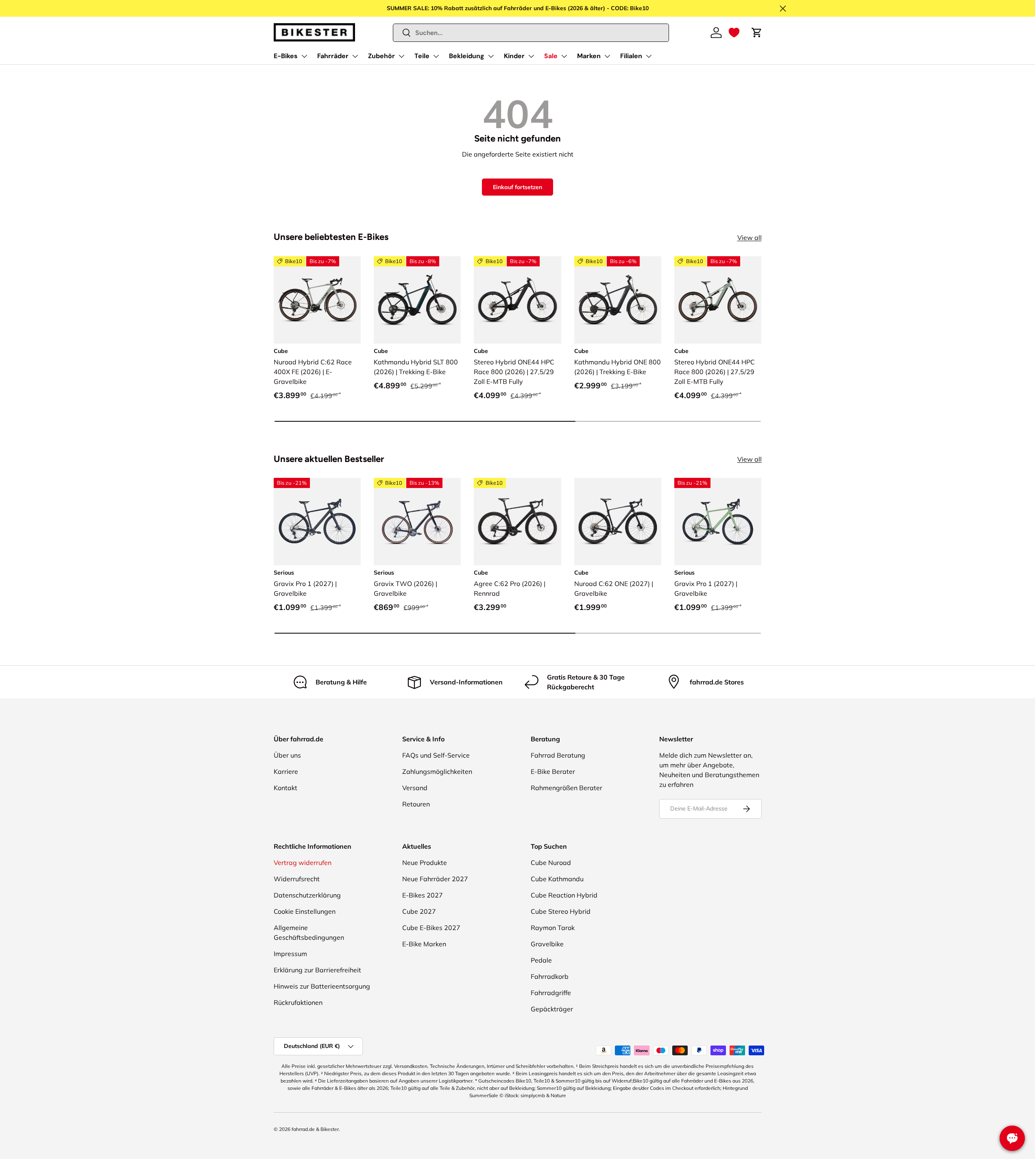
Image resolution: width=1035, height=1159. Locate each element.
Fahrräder (333, 56)
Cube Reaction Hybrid (564, 895)
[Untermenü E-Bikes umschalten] (304, 56)
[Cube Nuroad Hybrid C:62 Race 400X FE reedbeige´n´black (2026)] (317, 299)
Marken (589, 56)
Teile (421, 56)
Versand (414, 788)
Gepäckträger (552, 1009)
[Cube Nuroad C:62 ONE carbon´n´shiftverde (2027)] (617, 521)
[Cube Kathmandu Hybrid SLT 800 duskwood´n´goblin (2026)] (417, 299)
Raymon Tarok (553, 928)
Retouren (416, 804)
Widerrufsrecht (297, 879)
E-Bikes (286, 56)
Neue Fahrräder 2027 (435, 879)
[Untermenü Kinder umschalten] (531, 56)
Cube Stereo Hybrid (560, 911)
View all (749, 237)
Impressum (290, 954)
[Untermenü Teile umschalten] (436, 56)
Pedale (541, 960)
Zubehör (381, 56)
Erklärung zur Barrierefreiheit (317, 970)
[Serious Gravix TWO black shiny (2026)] (417, 521)
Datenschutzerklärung (307, 895)
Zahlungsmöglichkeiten (437, 771)
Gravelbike (547, 944)
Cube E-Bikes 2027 (431, 928)
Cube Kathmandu (557, 879)
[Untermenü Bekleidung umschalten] (491, 56)
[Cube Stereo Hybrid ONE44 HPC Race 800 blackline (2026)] (517, 299)
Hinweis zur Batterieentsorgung (322, 986)
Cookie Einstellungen (305, 911)
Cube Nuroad (551, 862)
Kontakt (285, 788)
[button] (734, 32)
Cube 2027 (419, 911)
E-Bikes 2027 (422, 895)
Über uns (287, 755)
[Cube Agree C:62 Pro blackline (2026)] (517, 521)
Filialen (631, 56)
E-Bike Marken (424, 944)
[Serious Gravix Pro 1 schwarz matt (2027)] (317, 521)
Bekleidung (466, 56)
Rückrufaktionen (298, 1002)
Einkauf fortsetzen (517, 187)
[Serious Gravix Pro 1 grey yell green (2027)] (717, 521)
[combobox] (531, 33)
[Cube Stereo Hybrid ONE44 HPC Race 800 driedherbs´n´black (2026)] (717, 299)
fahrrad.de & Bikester (315, 1129)
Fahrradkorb (550, 976)
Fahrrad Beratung (558, 755)
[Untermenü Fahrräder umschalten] (355, 56)
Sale (551, 56)
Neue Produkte (424, 862)
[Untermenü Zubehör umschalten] (401, 56)
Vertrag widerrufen (302, 862)
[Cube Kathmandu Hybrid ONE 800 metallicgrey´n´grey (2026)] (617, 299)
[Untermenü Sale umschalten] (564, 56)
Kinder (514, 56)
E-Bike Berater (553, 771)
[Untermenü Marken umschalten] (607, 56)
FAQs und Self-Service (436, 755)
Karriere (286, 771)
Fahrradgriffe (551, 993)
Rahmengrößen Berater (566, 788)
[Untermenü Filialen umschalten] (649, 56)
